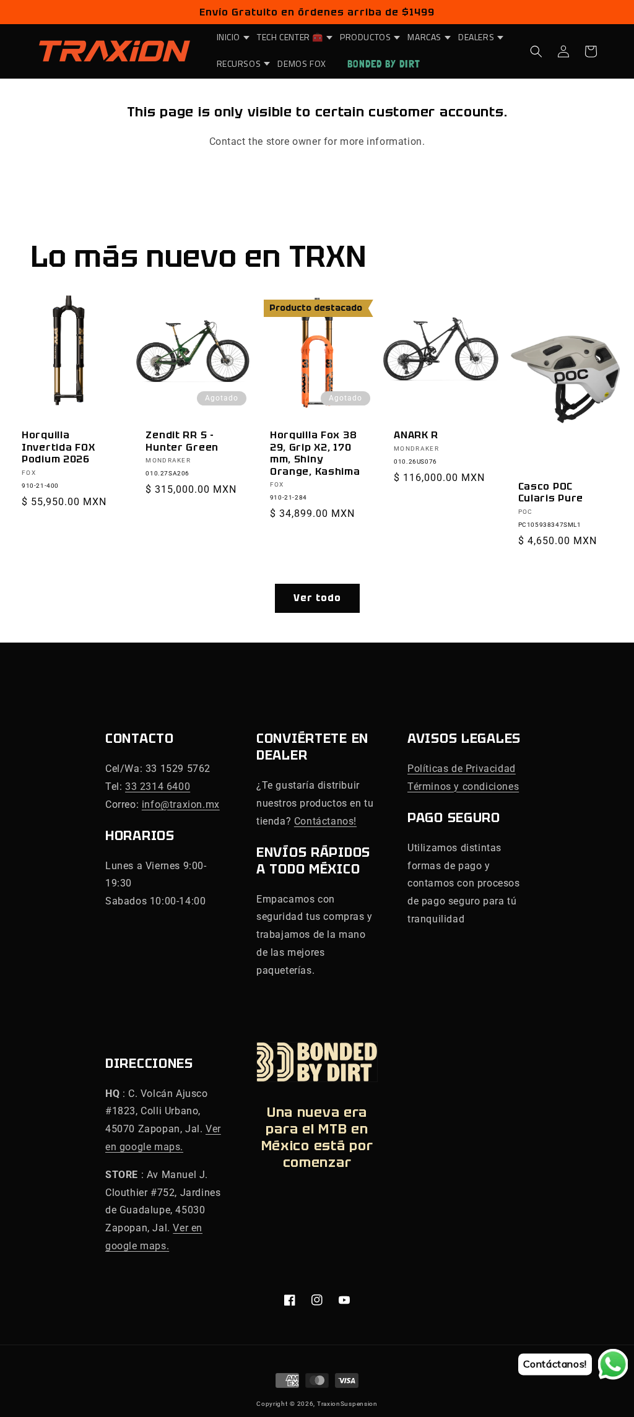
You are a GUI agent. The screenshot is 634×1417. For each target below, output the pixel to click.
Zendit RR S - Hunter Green (182, 441)
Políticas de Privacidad (461, 768)
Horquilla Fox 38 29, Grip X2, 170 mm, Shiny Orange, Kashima (315, 453)
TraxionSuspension (347, 1403)
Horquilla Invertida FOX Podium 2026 (58, 447)
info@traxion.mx (181, 804)
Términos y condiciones (463, 786)
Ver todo (317, 598)
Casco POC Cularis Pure (551, 492)
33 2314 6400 (157, 786)
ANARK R (416, 435)
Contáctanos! (325, 821)
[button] (229, 37)
